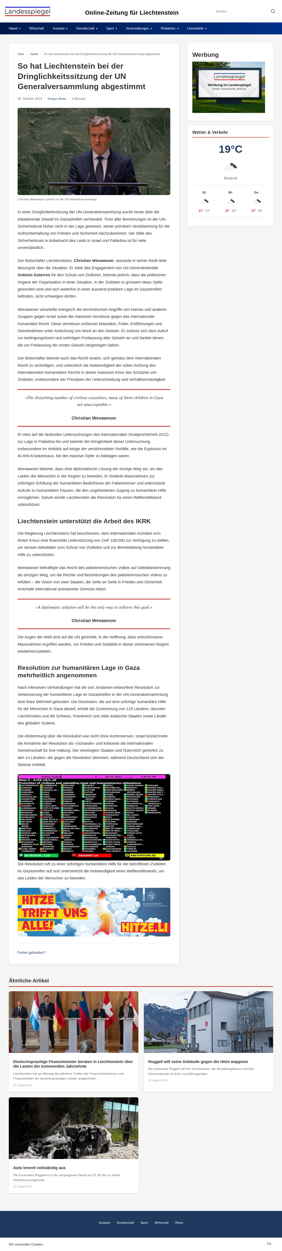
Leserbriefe (195, 28)
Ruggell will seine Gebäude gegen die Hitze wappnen (198, 1061)
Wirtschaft (36, 28)
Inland (13, 28)
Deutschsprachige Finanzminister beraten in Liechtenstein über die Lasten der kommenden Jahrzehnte (73, 1064)
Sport (110, 28)
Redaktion (168, 28)
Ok (269, 1243)
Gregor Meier (57, 98)
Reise (179, 1222)
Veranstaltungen (137, 28)
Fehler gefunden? (31, 952)
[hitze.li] (94, 912)
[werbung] (230, 87)
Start (21, 54)
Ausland (58, 28)
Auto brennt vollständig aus (39, 1168)
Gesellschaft (85, 28)
